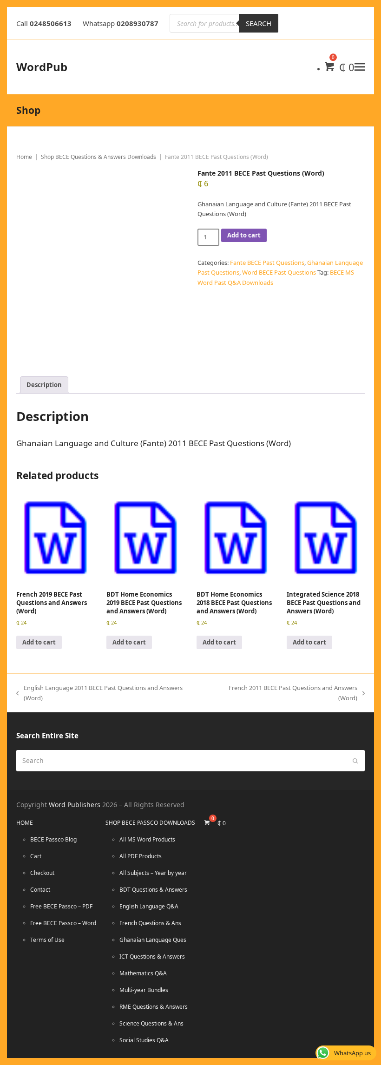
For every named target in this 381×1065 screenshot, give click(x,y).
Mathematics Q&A (143, 973)
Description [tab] (44, 385)
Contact (40, 890)
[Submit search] (355, 760)
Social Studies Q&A (144, 1040)
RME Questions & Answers (153, 1007)
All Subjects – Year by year (153, 873)
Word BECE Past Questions (279, 272)
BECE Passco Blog (53, 839)
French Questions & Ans (150, 923)
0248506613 (51, 23)
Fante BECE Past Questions (267, 262)
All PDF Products (140, 856)
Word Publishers (74, 804)
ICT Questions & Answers (152, 956)
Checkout (42, 873)
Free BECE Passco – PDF (61, 906)
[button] (360, 67)
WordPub (41, 66)
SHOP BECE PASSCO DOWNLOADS (150, 823)
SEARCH (258, 23)
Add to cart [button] (39, 642)
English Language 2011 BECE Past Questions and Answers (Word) (99, 692)
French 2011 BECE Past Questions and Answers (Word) (283, 692)
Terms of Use (47, 940)
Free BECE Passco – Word (63, 923)
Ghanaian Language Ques (152, 940)
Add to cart (244, 235)
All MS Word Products (147, 839)
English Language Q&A (148, 906)
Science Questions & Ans (151, 1023)
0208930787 (137, 23)
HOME (24, 823)
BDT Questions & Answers (153, 890)
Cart (35, 856)
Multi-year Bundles (143, 990)
